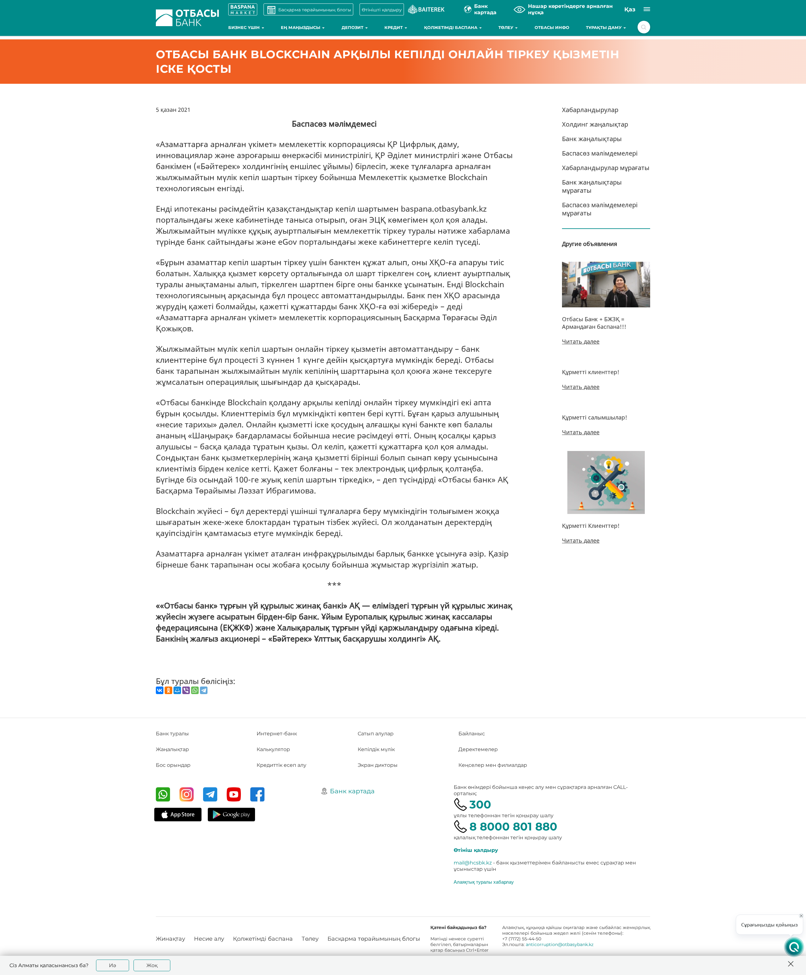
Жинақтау (170, 938)
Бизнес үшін (244, 27)
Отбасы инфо (552, 27)
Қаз (629, 9)
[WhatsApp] (195, 690)
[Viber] (186, 690)
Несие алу (209, 938)
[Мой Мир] (177, 690)
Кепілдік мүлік (376, 749)
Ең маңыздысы (301, 27)
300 (480, 804)
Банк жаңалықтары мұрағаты (592, 186)
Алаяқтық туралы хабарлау (484, 882)
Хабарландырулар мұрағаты (606, 167)
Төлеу (506, 27)
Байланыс (471, 734)
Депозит (353, 27)
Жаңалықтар (172, 749)
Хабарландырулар (590, 109)
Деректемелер (478, 749)
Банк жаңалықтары (592, 138)
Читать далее (580, 341)
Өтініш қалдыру (476, 850)
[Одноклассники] (168, 690)
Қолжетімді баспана (451, 27)
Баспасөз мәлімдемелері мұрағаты (600, 209)
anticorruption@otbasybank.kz (559, 944)
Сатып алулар (376, 734)
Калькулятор (273, 749)
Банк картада (352, 791)
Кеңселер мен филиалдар (492, 765)
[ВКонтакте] (159, 690)
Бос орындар (173, 765)
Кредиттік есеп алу (281, 765)
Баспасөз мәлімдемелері (600, 153)
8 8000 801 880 (513, 826)
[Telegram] (203, 690)
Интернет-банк (277, 734)
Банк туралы (172, 734)
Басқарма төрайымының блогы (373, 938)
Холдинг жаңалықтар (595, 124)
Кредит (394, 27)
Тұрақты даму (604, 27)
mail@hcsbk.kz (473, 863)
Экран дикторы (378, 765)
